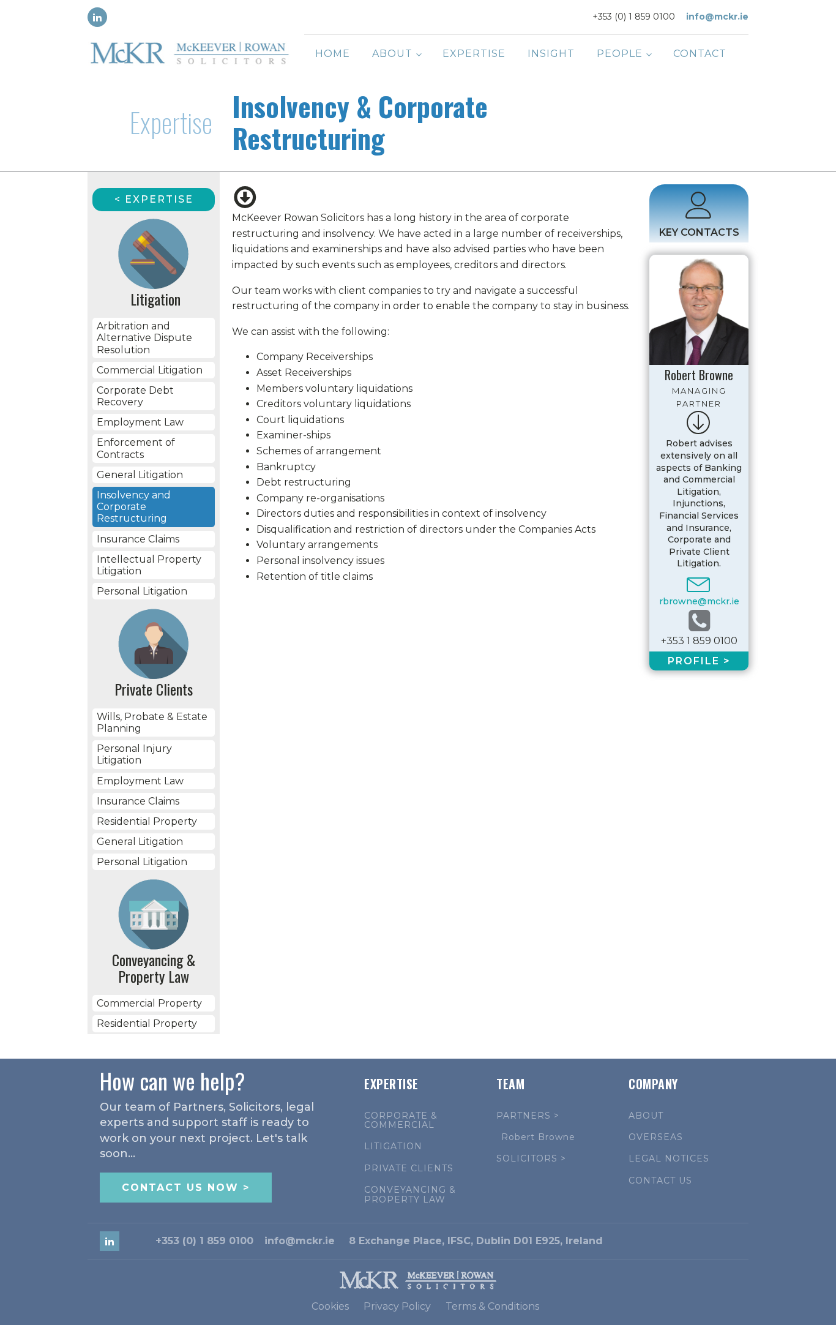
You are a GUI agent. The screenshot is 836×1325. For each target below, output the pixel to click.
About (392, 53)
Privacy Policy (397, 1306)
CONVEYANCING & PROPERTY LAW (410, 1194)
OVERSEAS (656, 1137)
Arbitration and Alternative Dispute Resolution (144, 337)
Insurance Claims (138, 539)
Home (332, 53)
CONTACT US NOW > (186, 1187)
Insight (551, 53)
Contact (699, 53)
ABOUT (646, 1115)
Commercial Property (149, 1003)
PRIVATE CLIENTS (408, 1168)
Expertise (474, 53)
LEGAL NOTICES (669, 1158)
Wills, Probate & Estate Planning (152, 722)
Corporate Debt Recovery (135, 396)
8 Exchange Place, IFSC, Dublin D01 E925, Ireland (476, 1241)
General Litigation (140, 475)
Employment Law (140, 422)
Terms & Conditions (492, 1306)
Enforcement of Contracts (136, 448)
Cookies (330, 1306)
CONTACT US (660, 1180)
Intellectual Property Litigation (149, 565)
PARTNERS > (527, 1115)
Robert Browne (538, 1137)
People (620, 53)
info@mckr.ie (717, 16)
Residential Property (147, 821)
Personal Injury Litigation (134, 754)
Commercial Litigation (150, 370)
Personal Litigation (142, 591)
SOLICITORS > (531, 1158)
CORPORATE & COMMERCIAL (401, 1120)
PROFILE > (699, 661)
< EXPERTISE (153, 199)
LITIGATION (393, 1146)
